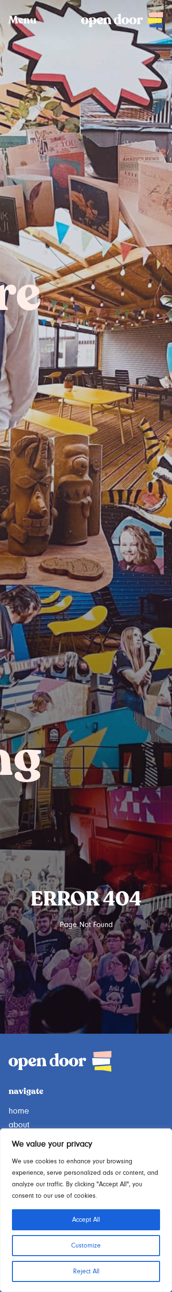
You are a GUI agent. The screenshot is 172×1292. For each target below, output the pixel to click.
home (19, 1111)
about (19, 1125)
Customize (86, 1245)
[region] (86, 1210)
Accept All (86, 1220)
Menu (22, 20)
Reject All (86, 1271)
